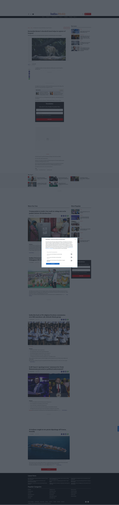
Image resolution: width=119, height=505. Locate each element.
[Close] (75, 239)
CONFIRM (53, 263)
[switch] (71, 254)
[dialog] (59, 252)
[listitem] (59, 252)
